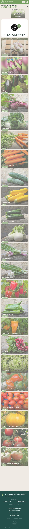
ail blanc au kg (6, 53)
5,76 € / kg (4, 297)
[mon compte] (26, 2)
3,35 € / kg (4, 167)
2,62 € (3, 260)
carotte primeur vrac (8, 165)
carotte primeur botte (8, 147)
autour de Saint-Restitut (14, 519)
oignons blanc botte (7, 277)
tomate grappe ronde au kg (10, 445)
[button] (10, 1)
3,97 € (3, 428)
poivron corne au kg (7, 314)
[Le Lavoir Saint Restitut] (14, 27)
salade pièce (5, 370)
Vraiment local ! (7, 501)
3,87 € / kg (4, 241)
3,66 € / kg (4, 74)
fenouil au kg (6, 240)
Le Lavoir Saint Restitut (14, 35)
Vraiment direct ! (21, 501)
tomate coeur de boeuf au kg (10, 407)
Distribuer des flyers (14, 513)
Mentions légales (8, 527)
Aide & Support (20, 527)
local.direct (14, 499)
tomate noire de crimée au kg (10, 463)
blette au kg (5, 128)
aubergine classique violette (10, 91)
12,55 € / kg (5, 55)
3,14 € (3, 390)
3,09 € (3, 148)
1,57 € (3, 353)
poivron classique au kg (8, 296)
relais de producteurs (12, 5)
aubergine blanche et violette (10, 72)
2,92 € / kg (4, 111)
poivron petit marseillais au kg (10, 333)
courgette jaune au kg (8, 202)
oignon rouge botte (7, 258)
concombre (5, 184)
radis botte (5, 352)
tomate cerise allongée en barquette (12, 389)
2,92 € (3, 204)
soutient (23, 494)
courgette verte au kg (8, 221)
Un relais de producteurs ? (14, 508)
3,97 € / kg (4, 409)
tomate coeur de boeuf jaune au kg (12, 426)
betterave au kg (6, 109)
